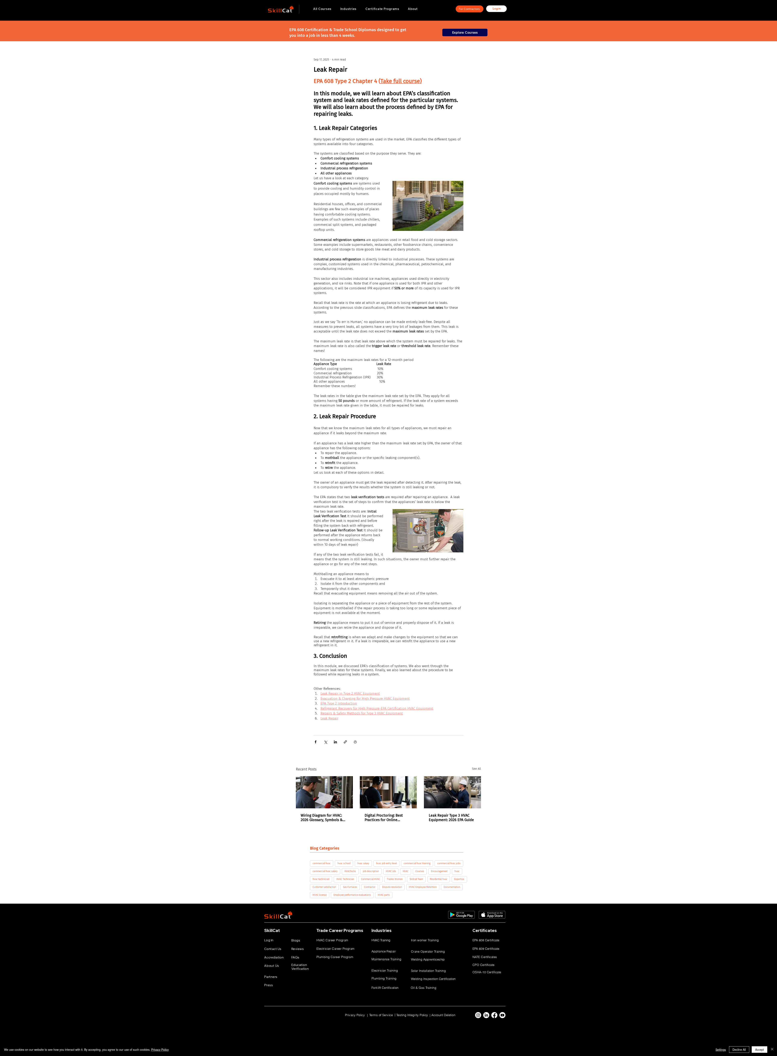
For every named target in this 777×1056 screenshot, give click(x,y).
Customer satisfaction (324, 887)
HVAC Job (391, 871)
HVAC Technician (345, 879)
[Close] (772, 1049)
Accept (759, 1050)
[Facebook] (494, 1015)
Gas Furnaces (350, 887)
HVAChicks (350, 871)
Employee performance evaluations (352, 895)
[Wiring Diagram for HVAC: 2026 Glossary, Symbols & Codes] (324, 792)
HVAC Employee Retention (423, 887)
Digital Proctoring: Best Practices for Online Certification (384, 817)
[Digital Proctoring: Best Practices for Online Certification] (388, 792)
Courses (419, 871)
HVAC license (320, 895)
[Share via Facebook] (315, 742)
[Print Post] (355, 742)
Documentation (452, 887)
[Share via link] (345, 742)
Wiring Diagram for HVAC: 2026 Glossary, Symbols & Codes (322, 817)
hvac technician (321, 879)
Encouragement (439, 871)
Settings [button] (720, 1050)
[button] (348, 8)
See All (476, 769)
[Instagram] (478, 1015)
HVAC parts (384, 895)
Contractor (369, 887)
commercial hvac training (417, 863)
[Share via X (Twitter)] (325, 742)
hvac (457, 871)
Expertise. (459, 879)
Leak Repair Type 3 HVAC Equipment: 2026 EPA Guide (451, 817)
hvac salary (363, 863)
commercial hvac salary (325, 871)
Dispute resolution (392, 887)
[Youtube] (502, 1015)
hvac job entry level (386, 863)
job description (371, 871)
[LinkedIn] (486, 1015)
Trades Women (395, 879)
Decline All (739, 1050)
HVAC (406, 871)
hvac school (344, 863)
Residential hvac (438, 879)
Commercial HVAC (370, 879)
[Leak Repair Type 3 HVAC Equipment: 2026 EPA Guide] (452, 792)
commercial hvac (322, 863)
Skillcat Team (416, 879)
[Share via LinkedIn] (335, 742)
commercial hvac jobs (449, 863)
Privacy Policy (160, 1050)
